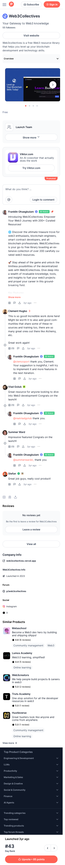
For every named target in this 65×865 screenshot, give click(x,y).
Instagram (11, 606)
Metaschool (19, 628)
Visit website (31, 35)
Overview (9, 58)
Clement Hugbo (17, 311)
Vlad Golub (15, 386)
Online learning (22, 667)
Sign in (53, 4)
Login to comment (43, 199)
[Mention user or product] (8, 199)
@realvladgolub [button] (22, 418)
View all (31, 544)
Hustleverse (19, 712)
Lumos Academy (22, 653)
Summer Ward (16, 432)
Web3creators (20, 675)
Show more (29, 137)
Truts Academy (21, 693)
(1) (12, 348)
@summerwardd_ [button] (23, 459)
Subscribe (33, 4)
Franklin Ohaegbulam (21, 211)
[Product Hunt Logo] (11, 4)
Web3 (50, 645)
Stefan (12, 473)
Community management (28, 645)
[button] (5, 212)
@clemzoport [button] (21, 361)
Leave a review (31, 529)
